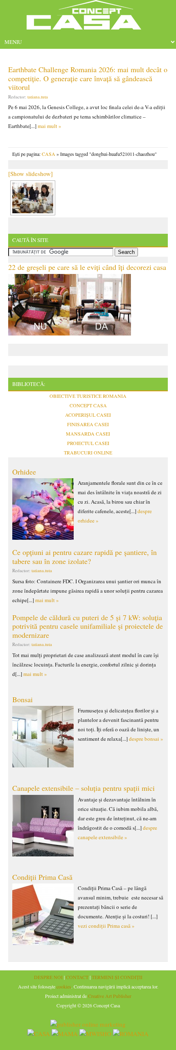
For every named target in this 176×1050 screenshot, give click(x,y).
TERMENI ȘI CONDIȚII (117, 977)
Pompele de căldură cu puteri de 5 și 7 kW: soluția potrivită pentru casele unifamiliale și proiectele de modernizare (87, 626)
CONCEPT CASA (88, 405)
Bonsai (22, 699)
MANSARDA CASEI (88, 433)
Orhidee (24, 472)
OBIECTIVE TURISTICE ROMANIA (88, 396)
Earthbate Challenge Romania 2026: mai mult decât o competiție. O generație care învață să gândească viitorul (87, 78)
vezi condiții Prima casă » (106, 925)
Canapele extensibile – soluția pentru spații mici (83, 788)
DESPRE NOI (48, 977)
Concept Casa (88, 17)
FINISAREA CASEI (88, 424)
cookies (63, 986)
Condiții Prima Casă (42, 877)
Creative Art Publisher (109, 996)
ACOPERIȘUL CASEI (88, 414)
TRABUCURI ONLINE (88, 452)
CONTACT (77, 977)
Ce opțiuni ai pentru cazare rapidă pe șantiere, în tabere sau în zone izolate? (84, 556)
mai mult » (49, 126)
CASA (48, 154)
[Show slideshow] (30, 173)
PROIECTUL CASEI (88, 443)
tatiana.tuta (37, 97)
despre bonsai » (146, 738)
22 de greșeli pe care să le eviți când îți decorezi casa (87, 267)
